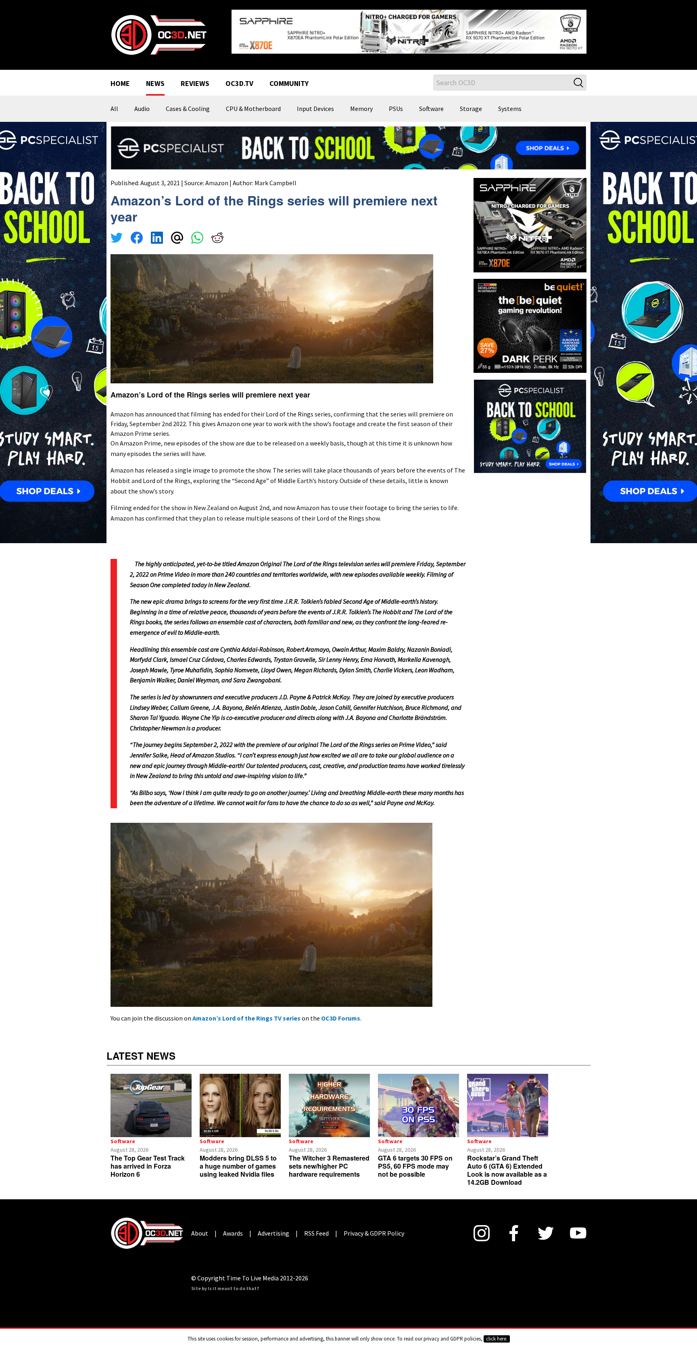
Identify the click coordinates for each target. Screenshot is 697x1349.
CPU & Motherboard (253, 102)
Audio (142, 102)
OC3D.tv (239, 77)
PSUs (396, 102)
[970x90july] (348, 141)
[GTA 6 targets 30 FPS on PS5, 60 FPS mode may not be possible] (418, 1099)
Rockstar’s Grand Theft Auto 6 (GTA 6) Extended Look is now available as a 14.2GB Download (507, 1164)
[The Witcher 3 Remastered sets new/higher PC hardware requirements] (329, 1099)
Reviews (195, 77)
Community (289, 77)
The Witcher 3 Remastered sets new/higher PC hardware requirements (329, 1160)
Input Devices (315, 102)
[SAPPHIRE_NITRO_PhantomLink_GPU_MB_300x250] (530, 218)
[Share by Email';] (177, 232)
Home (120, 77)
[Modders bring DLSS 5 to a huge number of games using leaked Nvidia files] (240, 1099)
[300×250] (530, 419)
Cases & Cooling (188, 102)
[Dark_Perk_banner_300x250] (530, 318)
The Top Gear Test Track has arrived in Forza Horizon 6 (148, 1160)
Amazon (216, 176)
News (155, 77)
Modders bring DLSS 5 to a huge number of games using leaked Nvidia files (238, 1160)
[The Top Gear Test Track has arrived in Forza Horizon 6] (151, 1099)
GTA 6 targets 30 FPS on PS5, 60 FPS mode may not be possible (415, 1160)
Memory (361, 102)
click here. (496, 1338)
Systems (510, 102)
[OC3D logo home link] (159, 31)
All (114, 102)
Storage (471, 102)
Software (431, 102)
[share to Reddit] (217, 232)
